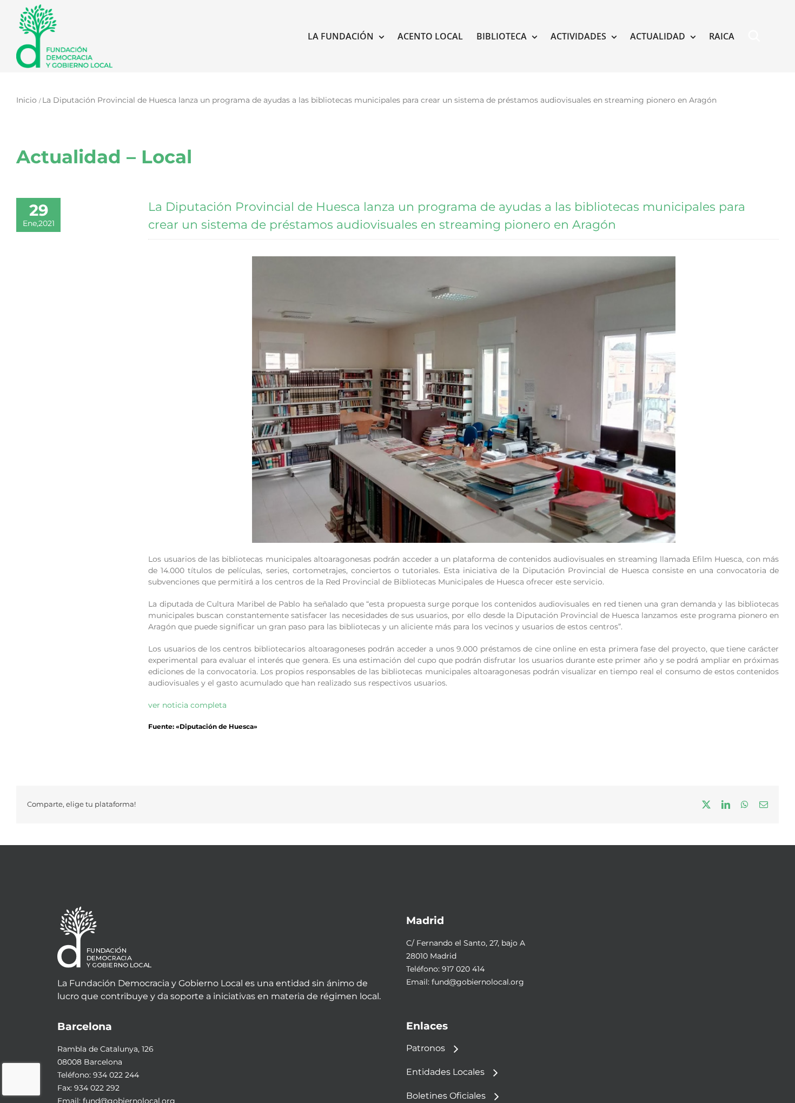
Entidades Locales (445, 1072)
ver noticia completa (187, 705)
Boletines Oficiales (446, 1096)
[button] (756, 36)
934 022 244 (116, 1075)
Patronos (425, 1048)
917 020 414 (463, 969)
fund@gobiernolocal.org (478, 982)
